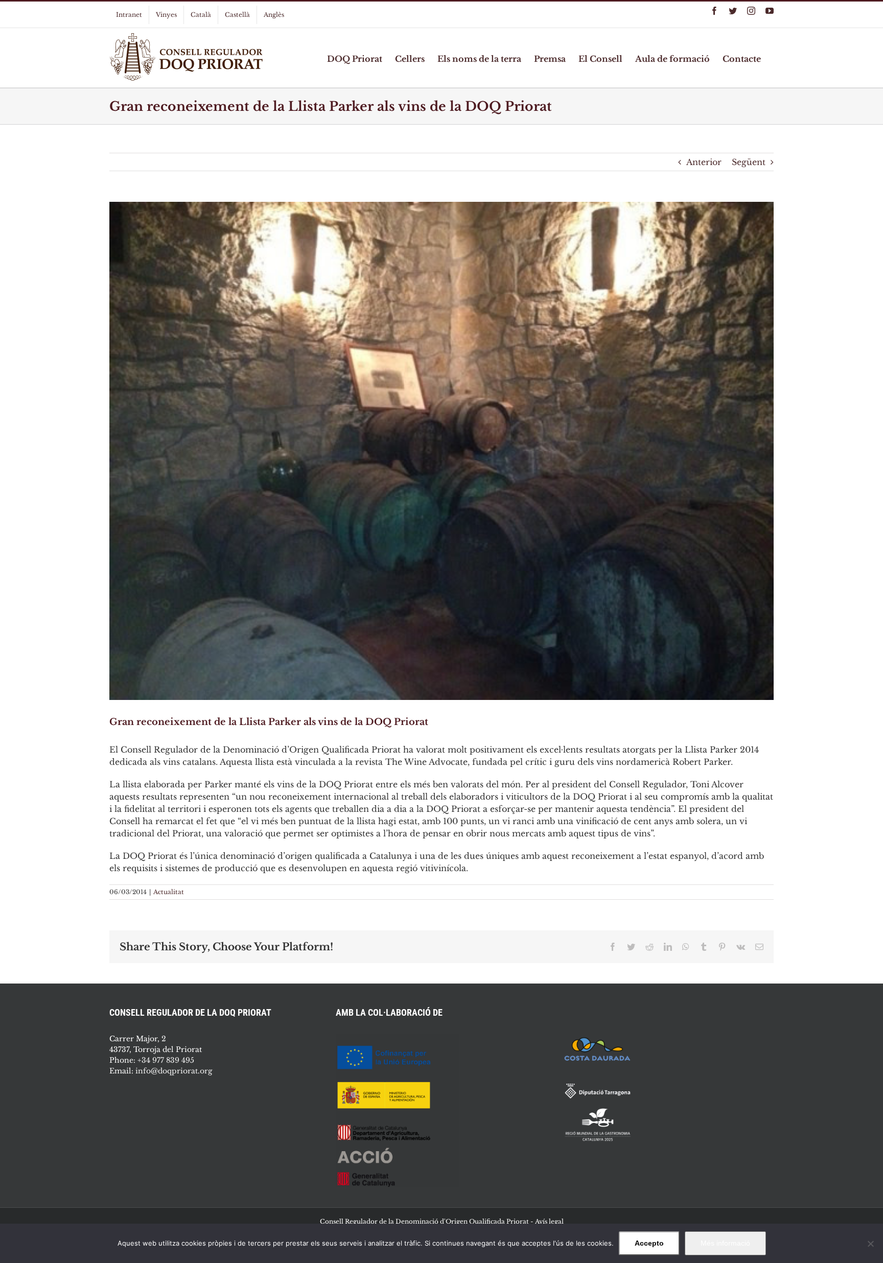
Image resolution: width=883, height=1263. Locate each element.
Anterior (704, 162)
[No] (870, 1243)
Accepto (649, 1243)
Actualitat (168, 892)
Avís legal (549, 1221)
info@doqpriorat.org (173, 1070)
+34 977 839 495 (165, 1060)
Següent (748, 162)
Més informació (725, 1243)
